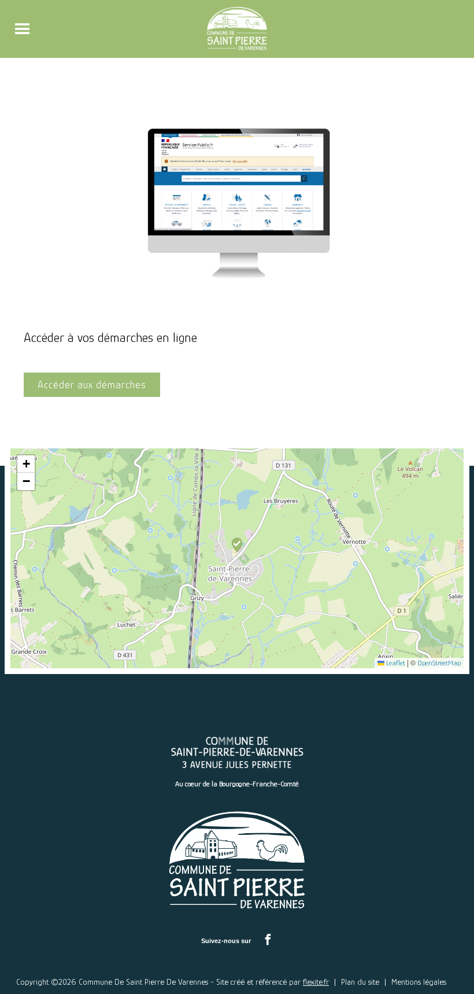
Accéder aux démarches (92, 385)
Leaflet (394, 663)
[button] (237, 547)
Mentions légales (418, 981)
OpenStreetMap (439, 663)
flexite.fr (316, 981)
